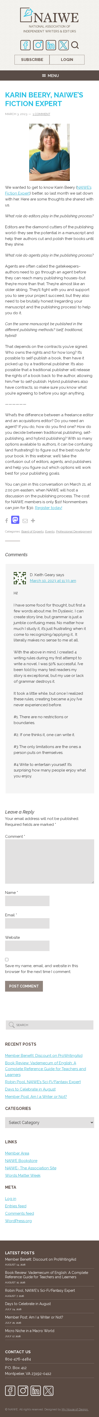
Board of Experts (32, 531)
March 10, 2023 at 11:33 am (53, 580)
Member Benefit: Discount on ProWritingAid (43, 1055)
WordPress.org (18, 1221)
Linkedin (51, 45)
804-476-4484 (18, 1359)
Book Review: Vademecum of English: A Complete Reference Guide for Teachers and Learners (45, 1069)
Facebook (25, 45)
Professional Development (74, 531)
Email (11, 915)
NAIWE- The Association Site (30, 1168)
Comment (15, 836)
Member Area (17, 1153)
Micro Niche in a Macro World (29, 1331)
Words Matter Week (23, 1175)
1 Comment (41, 114)
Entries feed (15, 1206)
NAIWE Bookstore (21, 1160)
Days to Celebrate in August (30, 1089)
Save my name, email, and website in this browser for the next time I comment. (41, 969)
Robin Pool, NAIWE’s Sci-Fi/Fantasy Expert (43, 1082)
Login (67, 59)
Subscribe (32, 59)
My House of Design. (75, 1409)
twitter (63, 45)
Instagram (38, 45)
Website (12, 937)
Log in (10, 1198)
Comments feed (19, 1213)
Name (11, 892)
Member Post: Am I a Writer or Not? (36, 1096)
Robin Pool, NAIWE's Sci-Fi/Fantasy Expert (40, 1290)
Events (50, 531)
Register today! (48, 507)
